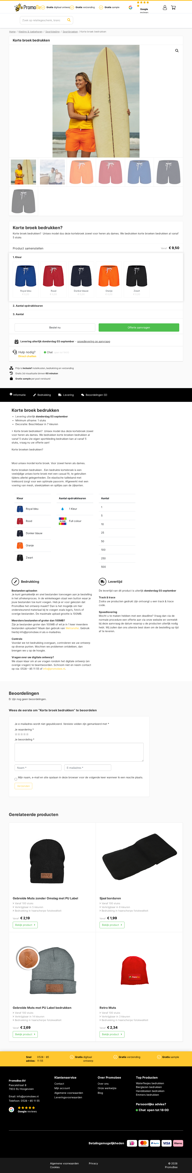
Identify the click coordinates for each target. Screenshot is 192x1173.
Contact (59, 1083)
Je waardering (24, 729)
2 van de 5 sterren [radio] (17, 734)
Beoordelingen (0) (96, 394)
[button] (177, 50)
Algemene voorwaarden (68, 1092)
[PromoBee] (28, 7)
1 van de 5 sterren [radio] (16, 734)
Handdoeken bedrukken (150, 1090)
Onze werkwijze (107, 1088)
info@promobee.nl (54, 668)
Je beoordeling (24, 739)
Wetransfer (72, 628)
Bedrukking (44, 394)
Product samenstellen (167, 394)
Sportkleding (52, 31)
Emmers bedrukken (147, 1094)
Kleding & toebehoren (30, 31)
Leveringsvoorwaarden (68, 1097)
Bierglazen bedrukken (149, 1087)
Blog (100, 1092)
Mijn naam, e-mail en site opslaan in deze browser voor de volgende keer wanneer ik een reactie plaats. (80, 777)
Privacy (93, 1163)
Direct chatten (27, 356)
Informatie (19, 394)
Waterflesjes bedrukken (150, 1083)
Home (12, 31)
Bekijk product (24, 924)
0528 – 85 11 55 (30, 1100)
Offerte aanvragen (139, 327)
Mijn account (62, 1088)
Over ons (103, 1083)
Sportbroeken (70, 31)
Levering (68, 394)
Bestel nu (55, 327)
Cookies (55, 1167)
